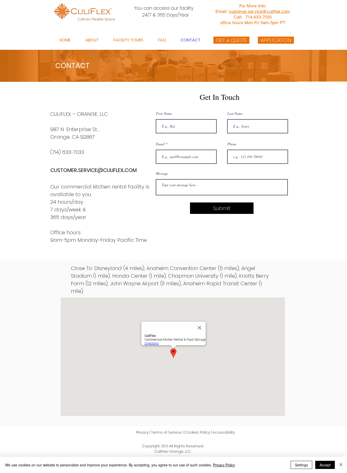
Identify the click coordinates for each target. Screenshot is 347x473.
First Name (164, 113)
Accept (325, 464)
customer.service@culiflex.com (259, 11)
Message (162, 173)
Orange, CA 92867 (72, 136)
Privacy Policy (224, 464)
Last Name (235, 113)
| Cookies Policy (196, 432)
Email (160, 144)
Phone (231, 144)
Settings (301, 464)
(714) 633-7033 (68, 152)
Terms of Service (166, 432)
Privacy (142, 432)
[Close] (341, 465)
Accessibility (224, 432)
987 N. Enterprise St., (74, 129)
